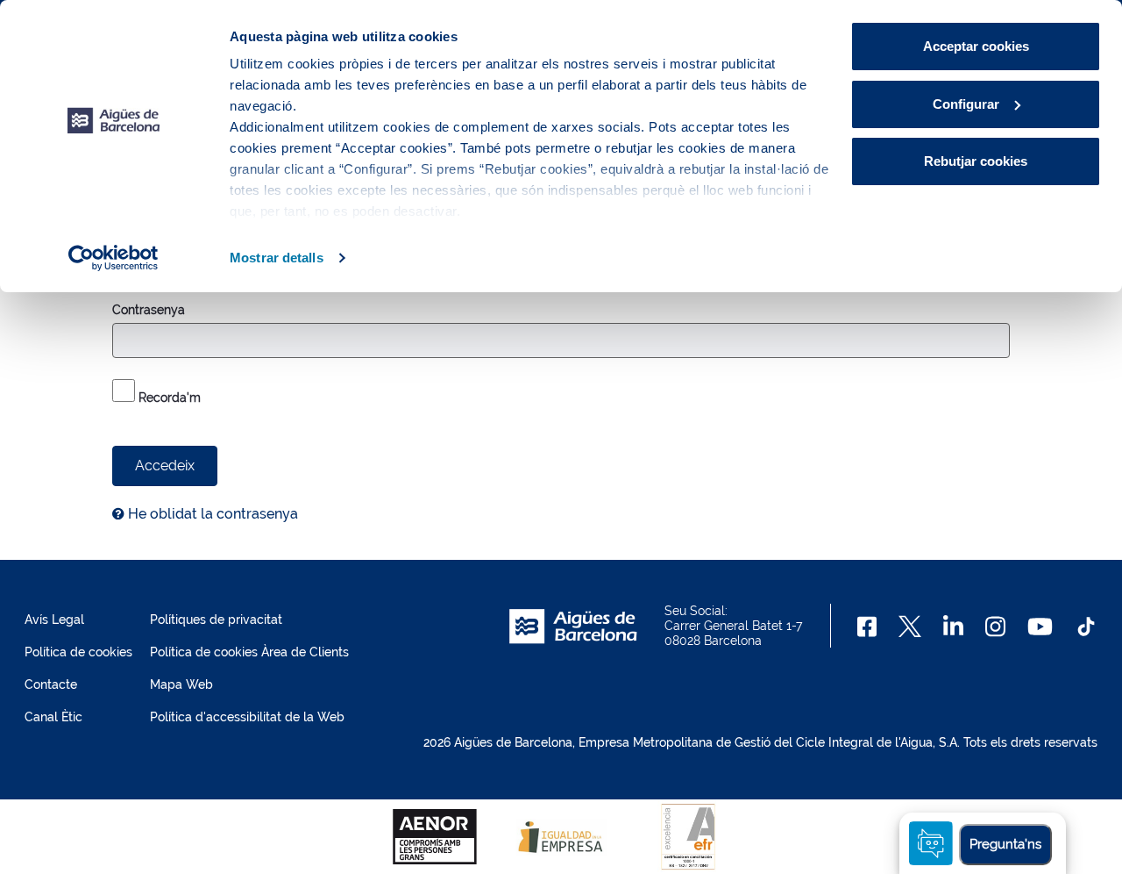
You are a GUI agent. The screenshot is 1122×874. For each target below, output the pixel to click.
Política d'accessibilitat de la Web (247, 717)
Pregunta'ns (1005, 844)
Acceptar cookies (976, 46)
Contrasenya (148, 310)
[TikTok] (1086, 626)
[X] (909, 626)
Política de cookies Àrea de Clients (249, 652)
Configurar (966, 104)
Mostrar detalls (276, 257)
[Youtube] (1040, 626)
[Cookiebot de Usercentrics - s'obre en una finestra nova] (113, 258)
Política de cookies (78, 652)
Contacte (51, 684)
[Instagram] (995, 626)
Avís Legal (54, 620)
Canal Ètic (53, 717)
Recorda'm (168, 397)
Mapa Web (181, 684)
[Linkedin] (953, 626)
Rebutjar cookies (975, 161)
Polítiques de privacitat (216, 620)
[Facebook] (867, 626)
